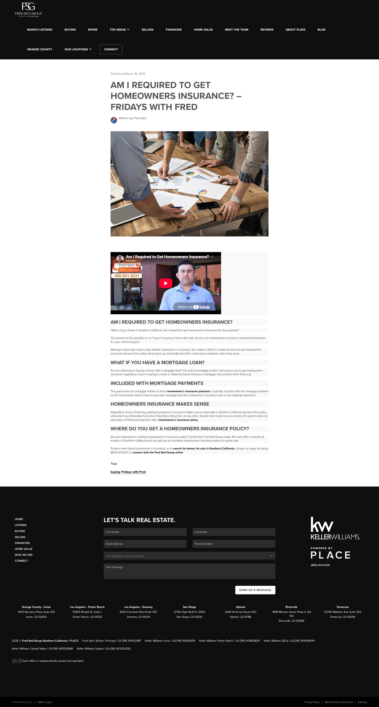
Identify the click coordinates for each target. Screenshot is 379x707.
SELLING (148, 29)
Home (19, 519)
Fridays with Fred (133, 472)
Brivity (29, 702)
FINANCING (174, 29)
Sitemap (362, 702)
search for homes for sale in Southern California (204, 448)
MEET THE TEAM (236, 29)
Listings (20, 525)
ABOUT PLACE (295, 29)
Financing (22, 543)
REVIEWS (267, 29)
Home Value (203, 29)
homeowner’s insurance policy (178, 420)
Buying (20, 531)
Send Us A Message (255, 590)
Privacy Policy (312, 702)
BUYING (70, 29)
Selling (20, 537)
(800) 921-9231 (320, 565)
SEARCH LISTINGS (39, 29)
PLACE (74, 640)
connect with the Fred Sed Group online (157, 452)
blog (322, 29)
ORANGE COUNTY (39, 49)
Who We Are (24, 555)
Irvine (93, 29)
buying (115, 472)
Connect (21, 561)
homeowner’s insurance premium (188, 391)
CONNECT (111, 49)
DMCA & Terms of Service (339, 702)
